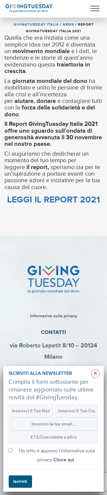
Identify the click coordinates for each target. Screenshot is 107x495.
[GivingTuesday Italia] (29, 8)
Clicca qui (63, 460)
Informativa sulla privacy (53, 315)
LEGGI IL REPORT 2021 (53, 199)
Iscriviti (20, 481)
